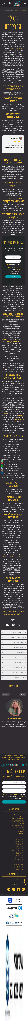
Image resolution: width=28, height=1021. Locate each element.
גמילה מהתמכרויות (10, 9)
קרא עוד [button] (20, 151)
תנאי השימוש (13, 795)
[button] (19, 625)
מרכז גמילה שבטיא (21, 9)
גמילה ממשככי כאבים (20, 11)
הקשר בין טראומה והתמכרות (11, 556)
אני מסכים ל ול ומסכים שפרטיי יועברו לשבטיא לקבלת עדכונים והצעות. (13, 269)
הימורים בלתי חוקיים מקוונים (11, 341)
